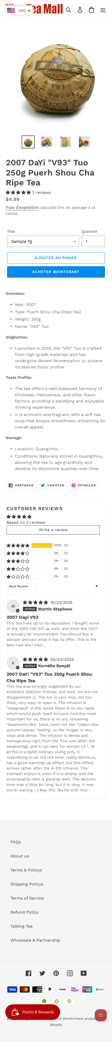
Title (11, 231)
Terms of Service (27, 898)
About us (19, 856)
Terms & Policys (26, 870)
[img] (36, 602)
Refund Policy (24, 912)
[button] (19, 192)
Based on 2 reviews (26, 522)
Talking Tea (21, 926)
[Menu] (103, 9)
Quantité (89, 231)
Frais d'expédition (22, 207)
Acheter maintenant (55, 272)
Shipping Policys (26, 884)
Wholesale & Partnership (35, 940)
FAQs (15, 841)
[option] (28, 142)
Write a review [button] (53, 529)
